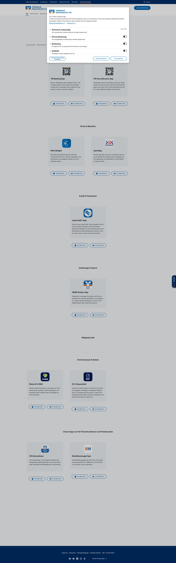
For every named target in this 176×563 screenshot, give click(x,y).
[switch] (125, 36)
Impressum (70, 23)
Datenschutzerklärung (56, 23)
